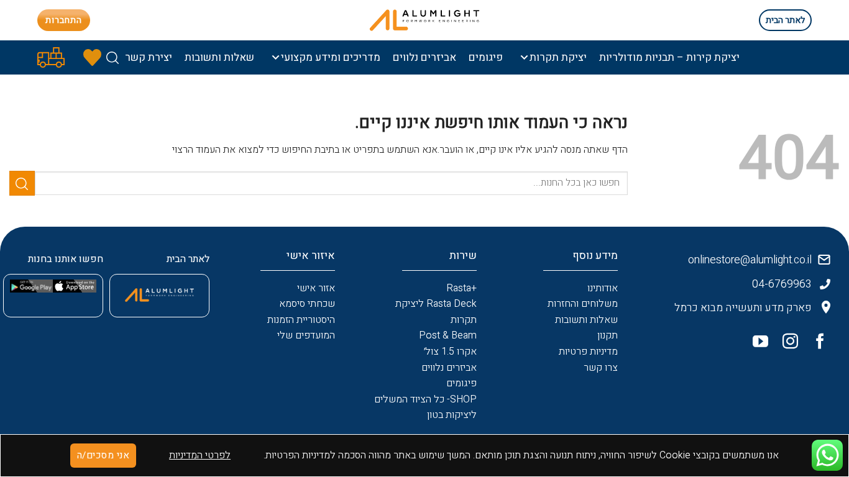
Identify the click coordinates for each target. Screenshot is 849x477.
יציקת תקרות (558, 57)
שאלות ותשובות (219, 57)
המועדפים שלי (306, 335)
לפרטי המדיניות (200, 455)
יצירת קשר (148, 57)
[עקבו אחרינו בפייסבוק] (815, 344)
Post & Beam (448, 335)
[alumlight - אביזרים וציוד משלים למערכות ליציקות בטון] (424, 20)
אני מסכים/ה (103, 455)
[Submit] (22, 183)
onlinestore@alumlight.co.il (750, 260)
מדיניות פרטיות (588, 351)
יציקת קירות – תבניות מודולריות (669, 57)
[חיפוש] (112, 57)
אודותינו (602, 288)
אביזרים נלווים (424, 57)
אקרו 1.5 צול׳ (450, 351)
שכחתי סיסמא (307, 303)
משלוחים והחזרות (583, 303)
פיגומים (486, 57)
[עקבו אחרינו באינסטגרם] (785, 344)
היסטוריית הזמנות (301, 319)
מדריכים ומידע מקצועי (330, 57)
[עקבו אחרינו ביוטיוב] (755, 344)
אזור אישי (316, 288)
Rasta (458, 288)
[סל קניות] (51, 57)
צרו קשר (601, 367)
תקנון (607, 335)
